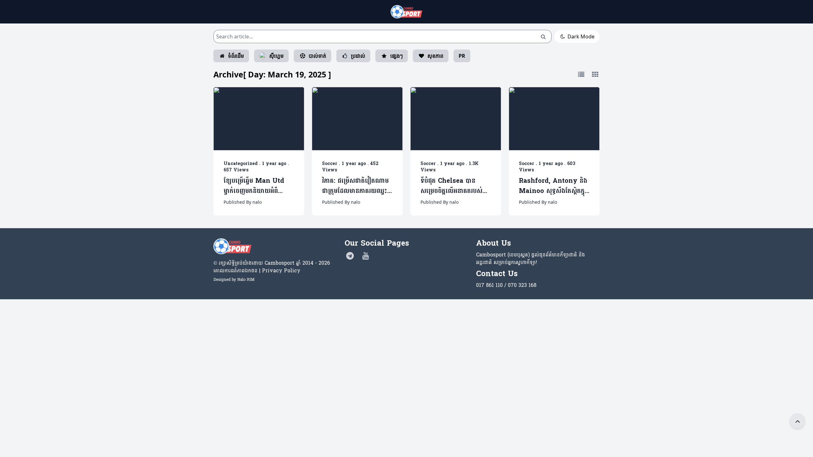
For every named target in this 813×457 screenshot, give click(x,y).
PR (462, 55)
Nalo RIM (245, 279)
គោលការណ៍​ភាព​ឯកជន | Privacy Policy (256, 270)
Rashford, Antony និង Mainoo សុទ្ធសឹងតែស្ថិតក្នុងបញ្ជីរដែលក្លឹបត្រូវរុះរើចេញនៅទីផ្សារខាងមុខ (553, 186)
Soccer (329, 164)
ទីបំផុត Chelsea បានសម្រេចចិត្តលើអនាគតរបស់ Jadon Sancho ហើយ (451, 186)
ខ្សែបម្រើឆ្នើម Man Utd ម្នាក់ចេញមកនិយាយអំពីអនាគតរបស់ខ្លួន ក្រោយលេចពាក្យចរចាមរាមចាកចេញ (257, 186)
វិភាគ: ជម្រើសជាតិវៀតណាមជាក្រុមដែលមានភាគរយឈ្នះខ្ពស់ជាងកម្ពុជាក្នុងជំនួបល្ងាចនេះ (355, 186)
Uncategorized (241, 164)
